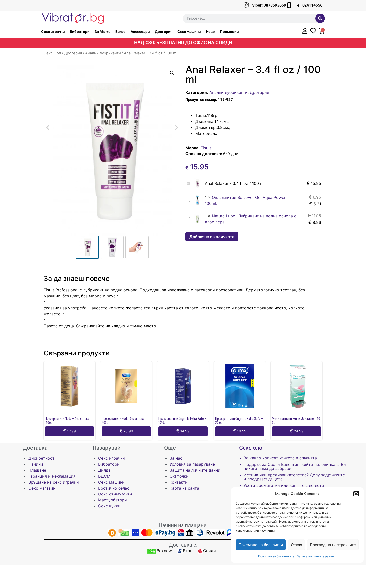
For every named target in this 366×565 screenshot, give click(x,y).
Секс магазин (41, 488)
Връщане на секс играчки (53, 482)
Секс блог (252, 448)
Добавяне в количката (211, 236)
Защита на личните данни (315, 556)
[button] (356, 493)
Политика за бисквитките (276, 556)
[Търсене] (320, 18)
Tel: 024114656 (308, 5)
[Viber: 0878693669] (246, 5)
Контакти (179, 482)
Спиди (209, 550)
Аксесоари (140, 31)
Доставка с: (183, 545)
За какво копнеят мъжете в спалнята (280, 458)
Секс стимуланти (115, 494)
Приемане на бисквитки (261, 544)
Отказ (296, 544)
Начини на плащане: (183, 525)
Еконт (188, 550)
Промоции (229, 31)
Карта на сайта (184, 488)
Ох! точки (179, 476)
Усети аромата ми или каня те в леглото (284, 485)
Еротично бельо (114, 488)
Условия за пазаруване (192, 464)
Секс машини (189, 31)
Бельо (120, 31)
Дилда (104, 470)
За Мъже (102, 31)
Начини (35, 464)
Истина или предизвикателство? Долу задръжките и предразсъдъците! (294, 477)
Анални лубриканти (103, 53)
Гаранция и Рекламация (52, 476)
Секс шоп (52, 53)
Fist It (206, 147)
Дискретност (41, 458)
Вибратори (80, 31)
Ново (210, 31)
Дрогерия (163, 31)
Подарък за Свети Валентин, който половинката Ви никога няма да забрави (295, 466)
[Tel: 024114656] (289, 5)
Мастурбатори (112, 499)
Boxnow (164, 550)
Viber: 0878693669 (269, 5)
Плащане (37, 470)
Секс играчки (53, 31)
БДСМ (104, 476)
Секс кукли (109, 505)
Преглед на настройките (333, 544)
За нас (176, 458)
